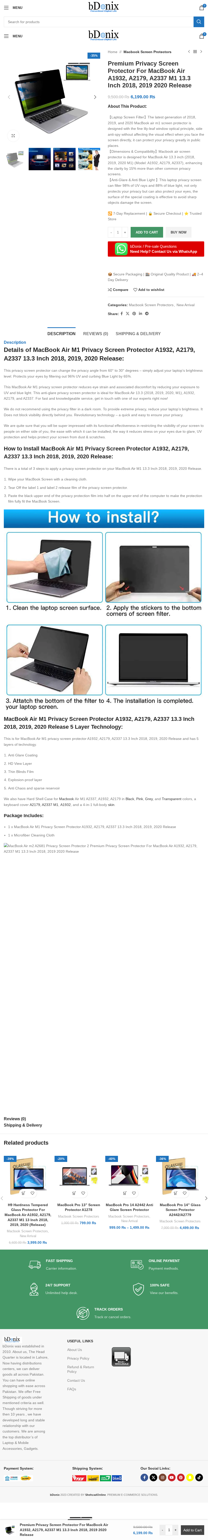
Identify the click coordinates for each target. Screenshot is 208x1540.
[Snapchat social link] (190, 1477)
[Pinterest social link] (134, 313)
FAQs (71, 1389)
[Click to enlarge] (13, 136)
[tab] (61, 333)
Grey (149, 799)
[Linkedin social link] (140, 313)
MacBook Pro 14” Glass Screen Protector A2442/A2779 (180, 1210)
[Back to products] (195, 52)
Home (112, 52)
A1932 (65, 805)
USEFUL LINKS (80, 1341)
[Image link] (121, 1357)
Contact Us (76, 1380)
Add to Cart (192, 1530)
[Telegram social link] (147, 313)
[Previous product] (189, 52)
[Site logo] (104, 7)
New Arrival (186, 305)
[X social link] (127, 313)
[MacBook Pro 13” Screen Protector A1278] (79, 1176)
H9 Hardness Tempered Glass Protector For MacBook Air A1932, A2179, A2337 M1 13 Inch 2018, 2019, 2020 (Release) (28, 1215)
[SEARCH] (199, 22)
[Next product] (201, 52)
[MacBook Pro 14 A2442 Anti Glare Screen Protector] (129, 1176)
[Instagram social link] (162, 1477)
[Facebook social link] (121, 313)
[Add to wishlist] (32, 1193)
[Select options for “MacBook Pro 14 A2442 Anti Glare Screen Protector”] (124, 1193)
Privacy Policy (78, 1358)
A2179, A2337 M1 (44, 805)
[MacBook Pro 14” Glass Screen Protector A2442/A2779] (180, 1176)
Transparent (172, 799)
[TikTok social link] (199, 1477)
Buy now (178, 232)
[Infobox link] (52, 1264)
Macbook (66, 799)
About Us (74, 1350)
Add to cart (147, 232)
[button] (9, 97)
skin (111, 805)
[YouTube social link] (172, 1477)
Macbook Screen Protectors (147, 52)
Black (130, 799)
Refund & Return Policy (80, 1369)
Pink (139, 799)
